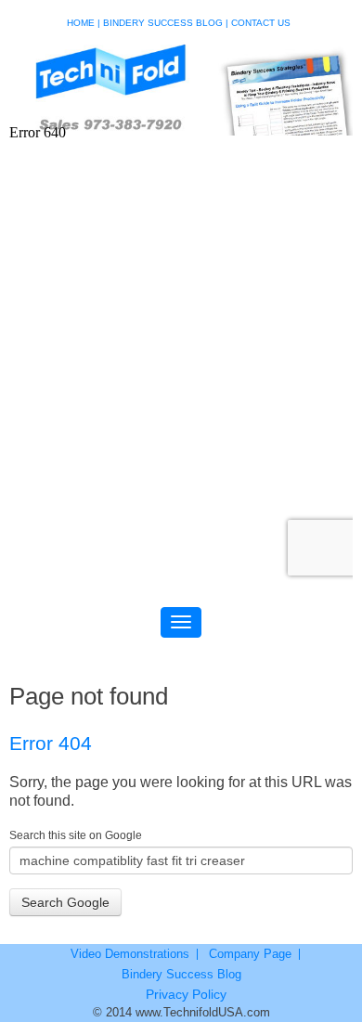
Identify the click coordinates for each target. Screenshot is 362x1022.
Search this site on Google (75, 835)
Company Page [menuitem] (250, 954)
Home (81, 23)
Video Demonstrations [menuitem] (130, 954)
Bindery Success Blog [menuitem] (181, 974)
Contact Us (261, 23)
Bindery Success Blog (163, 23)
